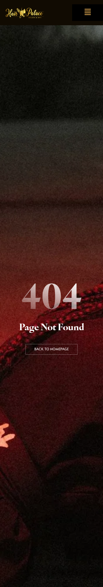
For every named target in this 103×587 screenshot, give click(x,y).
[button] (87, 12)
